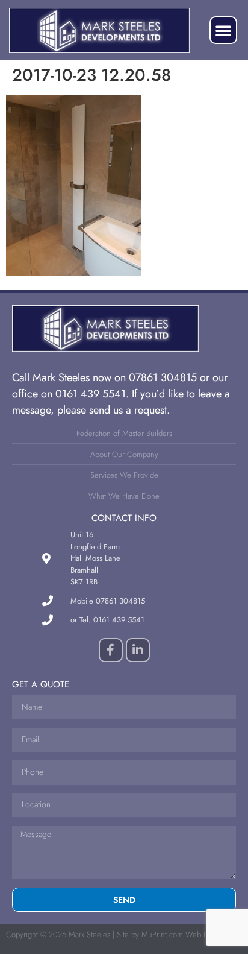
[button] (223, 30)
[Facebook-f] (111, 650)
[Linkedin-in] (138, 650)
